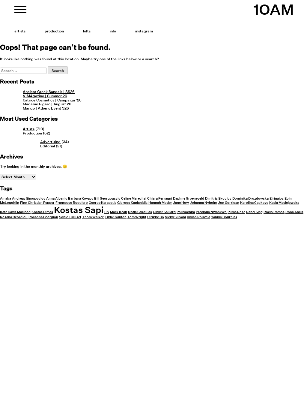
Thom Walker (93, 217)
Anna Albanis (56, 198)
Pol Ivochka (186, 212)
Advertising (50, 141)
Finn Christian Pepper (37, 202)
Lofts (87, 31)
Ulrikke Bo (155, 217)
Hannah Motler (160, 202)
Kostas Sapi (78, 209)
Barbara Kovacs (80, 198)
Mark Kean (118, 212)
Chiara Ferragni (159, 198)
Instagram (144, 31)
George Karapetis (102, 202)
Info (113, 31)
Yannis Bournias (224, 217)
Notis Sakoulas (140, 212)
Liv (106, 212)
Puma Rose (236, 212)
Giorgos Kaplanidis (132, 202)
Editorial (47, 146)
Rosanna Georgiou (43, 217)
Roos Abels (294, 212)
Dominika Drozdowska (250, 198)
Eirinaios (277, 198)
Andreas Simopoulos (28, 198)
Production (54, 31)
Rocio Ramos (274, 212)
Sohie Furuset (70, 217)
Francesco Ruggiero (71, 202)
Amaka (5, 198)
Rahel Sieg (254, 212)
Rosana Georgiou (14, 217)
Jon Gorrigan (228, 202)
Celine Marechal (133, 198)
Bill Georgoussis (107, 198)
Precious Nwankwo (211, 212)
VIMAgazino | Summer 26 (45, 95)
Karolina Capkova (254, 202)
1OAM (273, 9)
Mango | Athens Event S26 (46, 108)
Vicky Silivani (175, 217)
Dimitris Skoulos (218, 198)
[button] (20, 12)
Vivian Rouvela (198, 217)
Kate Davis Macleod (15, 212)
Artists (19, 31)
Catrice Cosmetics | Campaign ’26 (52, 100)
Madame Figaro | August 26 (47, 104)
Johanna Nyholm (203, 202)
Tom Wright (136, 217)
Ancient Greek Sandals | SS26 (49, 91)
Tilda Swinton (116, 217)
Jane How (181, 202)
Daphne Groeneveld (188, 198)
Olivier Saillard (164, 212)
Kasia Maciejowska (284, 202)
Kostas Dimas (42, 212)
